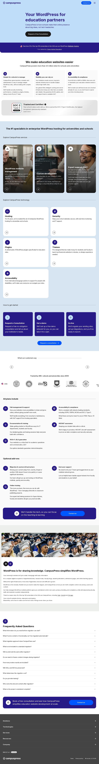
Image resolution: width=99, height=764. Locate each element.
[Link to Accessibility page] (6, 294)
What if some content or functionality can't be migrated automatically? (25, 636)
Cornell (63, 595)
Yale (59, 595)
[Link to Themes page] (54, 263)
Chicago (70, 595)
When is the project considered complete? (17, 689)
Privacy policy (79, 758)
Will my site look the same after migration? (16, 652)
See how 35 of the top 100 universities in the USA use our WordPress (51, 46)
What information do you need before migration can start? (21, 630)
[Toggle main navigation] (94, 2)
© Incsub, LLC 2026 (90, 758)
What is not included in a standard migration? (17, 646)
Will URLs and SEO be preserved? (14, 668)
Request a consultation (48, 343)
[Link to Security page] (54, 232)
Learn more (27, 111)
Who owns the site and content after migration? (18, 684)
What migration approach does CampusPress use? (19, 641)
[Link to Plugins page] (6, 263)
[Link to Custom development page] (38, 189)
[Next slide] (87, 367)
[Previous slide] (11, 367)
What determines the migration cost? (15, 673)
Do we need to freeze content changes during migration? (21, 657)
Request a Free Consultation (38, 34)
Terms (72, 758)
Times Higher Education (54, 49)
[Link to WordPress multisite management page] (6, 189)
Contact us (72, 513)
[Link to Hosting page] (6, 232)
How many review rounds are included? (15, 662)
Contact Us (86, 3)
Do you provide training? (10, 678)
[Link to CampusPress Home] (12, 3)
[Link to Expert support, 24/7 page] (69, 189)
